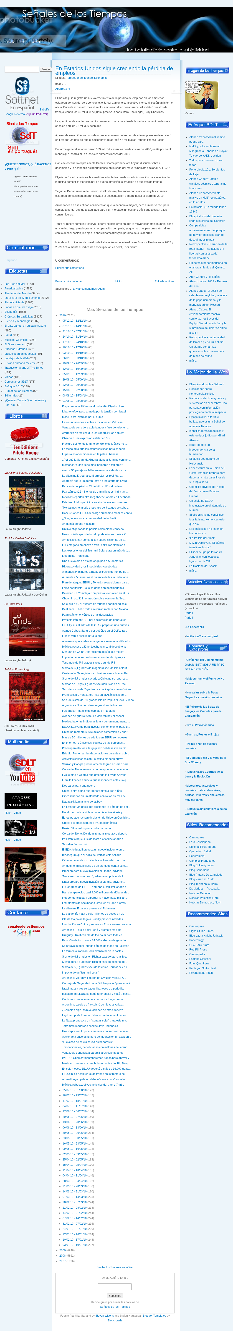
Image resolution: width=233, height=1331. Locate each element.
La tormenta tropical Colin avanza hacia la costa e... (94, 951)
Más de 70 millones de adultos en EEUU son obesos (94, 737)
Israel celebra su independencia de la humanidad (202, 449)
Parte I (189, 613)
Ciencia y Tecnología (17, 321)
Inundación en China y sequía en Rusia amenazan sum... (97, 924)
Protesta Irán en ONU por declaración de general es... (95, 620)
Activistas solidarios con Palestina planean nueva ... (94, 759)
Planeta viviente (14, 302)
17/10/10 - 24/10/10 (75, 342)
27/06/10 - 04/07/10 (75, 1111)
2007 (62, 1261)
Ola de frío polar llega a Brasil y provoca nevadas (92, 919)
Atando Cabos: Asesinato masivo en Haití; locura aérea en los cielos (207, 198)
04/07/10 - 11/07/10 (75, 1106)
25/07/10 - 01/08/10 (75, 1090)
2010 (62, 315)
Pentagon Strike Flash (203, 968)
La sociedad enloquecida (20, 353)
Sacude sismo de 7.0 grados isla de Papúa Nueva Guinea (98, 700)
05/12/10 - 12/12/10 (75, 320)
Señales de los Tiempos (115, 1306)
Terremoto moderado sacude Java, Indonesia (90, 1026)
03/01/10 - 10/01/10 (75, 1245)
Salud (8, 335)
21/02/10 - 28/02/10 (75, 1207)
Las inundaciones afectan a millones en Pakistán (92, 422)
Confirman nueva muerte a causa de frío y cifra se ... (94, 999)
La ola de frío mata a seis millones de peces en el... (93, 913)
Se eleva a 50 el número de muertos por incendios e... (95, 604)
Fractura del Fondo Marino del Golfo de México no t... (94, 443)
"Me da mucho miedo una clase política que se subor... (95, 507)
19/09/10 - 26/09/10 (75, 363)
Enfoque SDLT (14, 386)
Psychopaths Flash (201, 972)
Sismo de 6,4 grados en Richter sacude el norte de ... (94, 961)
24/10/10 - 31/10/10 (75, 336)
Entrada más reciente (68, 281)
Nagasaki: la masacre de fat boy (82, 801)
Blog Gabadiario (199, 870)
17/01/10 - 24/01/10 (75, 1234)
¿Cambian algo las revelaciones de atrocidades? (92, 1010)
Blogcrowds (115, 1320)
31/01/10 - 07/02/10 (75, 1223)
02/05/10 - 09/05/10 (75, 1154)
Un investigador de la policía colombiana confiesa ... (94, 529)
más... (193, 360)
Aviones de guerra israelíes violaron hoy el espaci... (94, 716)
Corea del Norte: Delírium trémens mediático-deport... (95, 833)
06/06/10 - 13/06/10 (75, 1127)
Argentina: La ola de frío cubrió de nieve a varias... (93, 1004)
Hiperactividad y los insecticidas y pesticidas (89, 566)
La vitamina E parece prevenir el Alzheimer (88, 908)
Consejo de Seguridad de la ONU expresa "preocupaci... (97, 983)
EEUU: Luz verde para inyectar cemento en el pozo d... (96, 726)
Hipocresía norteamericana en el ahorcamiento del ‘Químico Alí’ (208, 267)
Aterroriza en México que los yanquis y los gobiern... (94, 433)
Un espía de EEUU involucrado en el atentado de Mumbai (207, 505)
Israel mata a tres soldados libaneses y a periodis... (93, 988)
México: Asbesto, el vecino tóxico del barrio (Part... (93, 1084)
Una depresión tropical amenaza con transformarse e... (96, 1031)
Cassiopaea (196, 837)
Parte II (189, 617)
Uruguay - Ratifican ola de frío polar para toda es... (93, 935)
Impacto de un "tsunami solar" (80, 972)
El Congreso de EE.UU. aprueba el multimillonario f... (95, 887)
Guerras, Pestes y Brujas (202, 734)
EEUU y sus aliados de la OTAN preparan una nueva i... (96, 625)
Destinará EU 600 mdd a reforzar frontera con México (95, 609)
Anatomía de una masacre (78, 523)
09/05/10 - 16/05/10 (75, 1148)
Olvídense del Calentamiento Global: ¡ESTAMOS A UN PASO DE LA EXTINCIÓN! (204, 664)
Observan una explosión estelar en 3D (86, 438)
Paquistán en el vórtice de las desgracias (87, 614)
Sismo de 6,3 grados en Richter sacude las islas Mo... (95, 956)
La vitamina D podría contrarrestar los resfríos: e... (92, 475)
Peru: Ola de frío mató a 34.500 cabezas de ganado (94, 940)
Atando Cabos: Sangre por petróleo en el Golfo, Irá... (94, 630)
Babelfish (45, 109)
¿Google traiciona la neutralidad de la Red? (89, 518)
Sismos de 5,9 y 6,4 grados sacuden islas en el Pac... (95, 684)
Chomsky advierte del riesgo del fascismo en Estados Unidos (207, 491)
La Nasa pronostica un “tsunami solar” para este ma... (95, 1020)
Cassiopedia (197, 954)
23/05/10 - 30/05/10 (75, 1138)
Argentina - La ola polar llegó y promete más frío (92, 930)
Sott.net (35, 42)
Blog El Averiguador (201, 865)
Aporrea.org (62, 88)
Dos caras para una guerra (78, 785)
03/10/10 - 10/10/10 (75, 352)
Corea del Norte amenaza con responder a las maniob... (97, 769)
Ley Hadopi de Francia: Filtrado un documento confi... (95, 1015)
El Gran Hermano (15, 344)
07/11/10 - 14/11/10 (75, 326)
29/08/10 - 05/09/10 (75, 379)
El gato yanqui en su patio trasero (25, 325)
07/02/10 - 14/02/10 (75, 1218)
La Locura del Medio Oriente (22, 297)
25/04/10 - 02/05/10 (75, 1159)
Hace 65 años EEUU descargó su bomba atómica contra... (98, 513)
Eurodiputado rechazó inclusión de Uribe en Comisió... (96, 817)
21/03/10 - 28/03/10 (75, 1186)
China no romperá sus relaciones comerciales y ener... (95, 732)
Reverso (19, 114)
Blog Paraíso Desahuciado (206, 874)
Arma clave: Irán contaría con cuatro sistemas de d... (94, 539)
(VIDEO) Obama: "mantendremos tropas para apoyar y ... (97, 1058)
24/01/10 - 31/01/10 (75, 1229)
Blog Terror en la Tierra (203, 884)
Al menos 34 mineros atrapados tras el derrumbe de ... (95, 571)
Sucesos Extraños (16, 349)
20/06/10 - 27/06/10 (75, 1116)
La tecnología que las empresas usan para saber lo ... (95, 449)
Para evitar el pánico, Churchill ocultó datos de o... (93, 486)
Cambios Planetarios (202, 860)
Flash (8, 812)
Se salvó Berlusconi (74, 844)
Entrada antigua (165, 281)
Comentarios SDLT (16, 381)
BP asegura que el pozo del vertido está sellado (91, 855)
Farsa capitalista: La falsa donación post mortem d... (94, 588)
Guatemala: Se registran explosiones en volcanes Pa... (96, 673)
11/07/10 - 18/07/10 (75, 1101)
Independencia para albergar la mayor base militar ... (94, 897)
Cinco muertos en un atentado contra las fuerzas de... (95, 796)
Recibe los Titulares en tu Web (115, 1267)
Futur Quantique (199, 963)
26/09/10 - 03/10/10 (75, 358)
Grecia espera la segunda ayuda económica (89, 822)
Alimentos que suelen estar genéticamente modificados (96, 641)
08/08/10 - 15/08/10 (75, 395)
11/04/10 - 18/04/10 (75, 1170)
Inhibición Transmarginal (202, 636)
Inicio (10, 42)
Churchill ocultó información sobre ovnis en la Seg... (94, 598)
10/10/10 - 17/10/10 (75, 347)
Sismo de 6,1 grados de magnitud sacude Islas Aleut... (95, 668)
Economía (11, 311)
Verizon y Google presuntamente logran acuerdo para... (96, 764)
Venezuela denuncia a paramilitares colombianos (92, 1052)
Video (17, 812)
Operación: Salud (200, 851)
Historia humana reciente (20, 363)
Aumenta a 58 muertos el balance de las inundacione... (96, 577)
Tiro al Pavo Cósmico (200, 725)
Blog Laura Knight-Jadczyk (206, 935)
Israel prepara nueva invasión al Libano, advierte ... (93, 871)
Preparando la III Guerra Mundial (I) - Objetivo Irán (93, 406)
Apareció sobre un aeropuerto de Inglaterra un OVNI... (95, 481)
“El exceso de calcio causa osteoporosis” (87, 1042)
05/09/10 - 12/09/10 (75, 374)
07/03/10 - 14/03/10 (75, 1197)
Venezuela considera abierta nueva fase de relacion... (95, 427)
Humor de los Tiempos (19, 391)
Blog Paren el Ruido (201, 879)
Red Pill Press (198, 949)
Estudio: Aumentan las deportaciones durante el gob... (95, 753)
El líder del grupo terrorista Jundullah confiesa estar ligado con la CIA (205, 557)
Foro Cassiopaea (200, 842)
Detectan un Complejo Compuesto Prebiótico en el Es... (96, 593)
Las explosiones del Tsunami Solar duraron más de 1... (96, 550)
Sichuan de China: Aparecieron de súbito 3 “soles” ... (94, 652)
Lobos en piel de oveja (19, 307)
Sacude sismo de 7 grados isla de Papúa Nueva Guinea (97, 689)
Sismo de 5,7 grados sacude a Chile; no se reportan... (95, 678)
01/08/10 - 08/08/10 (75, 400)
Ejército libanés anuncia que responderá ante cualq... (95, 780)
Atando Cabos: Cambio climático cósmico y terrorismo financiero (207, 183)
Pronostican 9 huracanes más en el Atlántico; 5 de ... (94, 694)
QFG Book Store (199, 945)
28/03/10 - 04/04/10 (75, 1181)
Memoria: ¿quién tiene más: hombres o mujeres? (92, 465)
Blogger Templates (154, 1315)
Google (9, 114)
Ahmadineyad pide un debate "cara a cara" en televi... (95, 1079)
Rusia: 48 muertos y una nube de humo (86, 828)
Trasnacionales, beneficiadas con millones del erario (94, 1047)
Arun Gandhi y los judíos (204, 276)
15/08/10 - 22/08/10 (75, 390)
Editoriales (11, 395)
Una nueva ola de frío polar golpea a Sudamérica (92, 561)
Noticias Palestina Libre (204, 898)
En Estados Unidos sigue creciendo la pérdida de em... (96, 807)
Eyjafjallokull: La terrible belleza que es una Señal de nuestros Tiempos (207, 421)
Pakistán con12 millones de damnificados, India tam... (95, 491)
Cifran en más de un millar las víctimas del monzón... (94, 860)
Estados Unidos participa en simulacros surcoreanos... (95, 502)
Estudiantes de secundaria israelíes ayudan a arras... (95, 903)
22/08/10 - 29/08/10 (75, 384)
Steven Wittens (104, 1315)
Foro (22, 42)
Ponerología (197, 856)
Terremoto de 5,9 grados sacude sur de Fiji (88, 662)
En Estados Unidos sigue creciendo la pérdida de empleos (114, 70)
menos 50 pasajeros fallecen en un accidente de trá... (95, 470)
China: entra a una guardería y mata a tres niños (92, 791)
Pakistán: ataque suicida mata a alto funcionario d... (94, 839)
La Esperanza (195, 627)
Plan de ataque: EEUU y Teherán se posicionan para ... (96, 582)
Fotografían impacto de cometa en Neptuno (89, 710)
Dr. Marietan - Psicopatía (204, 888)
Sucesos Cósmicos (16, 339)
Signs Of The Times (201, 931)
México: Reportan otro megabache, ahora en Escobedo (96, 497)
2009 (62, 1250)
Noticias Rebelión (200, 893)
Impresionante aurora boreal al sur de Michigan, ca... (94, 657)
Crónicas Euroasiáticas (19, 316)
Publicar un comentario (69, 268)
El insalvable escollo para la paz (82, 636)
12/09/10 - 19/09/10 (75, 368)
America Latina (14, 288)
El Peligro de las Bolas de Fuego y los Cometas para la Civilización (203, 711)
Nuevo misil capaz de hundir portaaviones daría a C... (95, 534)
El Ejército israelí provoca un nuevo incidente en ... (93, 849)
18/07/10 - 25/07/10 (75, 1095)
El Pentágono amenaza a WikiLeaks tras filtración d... (95, 545)
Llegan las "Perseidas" (76, 555)
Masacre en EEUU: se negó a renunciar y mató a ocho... (96, 993)
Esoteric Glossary (200, 959)
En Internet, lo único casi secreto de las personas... (93, 742)
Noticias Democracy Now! (205, 902)
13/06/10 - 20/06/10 (75, 1122)
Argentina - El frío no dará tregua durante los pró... (93, 705)
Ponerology (196, 940)
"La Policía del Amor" (202, 538)
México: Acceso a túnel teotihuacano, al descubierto (94, 646)
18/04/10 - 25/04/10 (75, 1164)
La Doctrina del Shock (203, 566)
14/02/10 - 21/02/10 (75, 1213)
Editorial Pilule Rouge (202, 846)
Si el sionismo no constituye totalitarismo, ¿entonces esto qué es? (207, 519)
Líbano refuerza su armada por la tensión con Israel (94, 411)
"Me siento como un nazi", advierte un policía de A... (94, 876)
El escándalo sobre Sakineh (206, 384)
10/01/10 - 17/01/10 (75, 1239)
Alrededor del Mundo (18, 293)
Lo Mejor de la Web (17, 358)
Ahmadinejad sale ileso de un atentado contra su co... (95, 865)
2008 (62, 1255)
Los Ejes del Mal (15, 284)
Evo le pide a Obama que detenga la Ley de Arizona (94, 775)
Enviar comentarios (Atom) (89, 288)
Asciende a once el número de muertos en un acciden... (96, 1036)
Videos (9, 377)
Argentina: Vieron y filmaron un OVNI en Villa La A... (94, 977)
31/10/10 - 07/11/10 (75, 331)
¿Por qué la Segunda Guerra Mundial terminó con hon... (96, 459)
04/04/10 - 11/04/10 (75, 1175)
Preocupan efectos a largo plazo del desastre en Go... (95, 748)
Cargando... (12, 260)
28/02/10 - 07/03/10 (75, 1202)
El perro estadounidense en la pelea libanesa (90, 454)
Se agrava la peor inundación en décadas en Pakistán (95, 946)
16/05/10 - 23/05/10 (75, 1143)
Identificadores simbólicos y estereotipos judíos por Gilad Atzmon (207, 435)
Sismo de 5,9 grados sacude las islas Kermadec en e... (96, 967)
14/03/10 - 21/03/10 (75, 1191)
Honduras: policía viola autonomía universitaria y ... (93, 812)
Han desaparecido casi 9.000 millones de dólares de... (95, 892)
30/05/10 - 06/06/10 (75, 1132)
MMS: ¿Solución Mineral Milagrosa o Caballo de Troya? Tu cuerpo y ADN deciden (208, 151)
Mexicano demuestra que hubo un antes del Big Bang (95, 1063)
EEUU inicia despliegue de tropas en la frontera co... (94, 1074)
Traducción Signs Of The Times (24, 367)
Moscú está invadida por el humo (82, 417)
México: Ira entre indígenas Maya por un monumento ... (96, 721)
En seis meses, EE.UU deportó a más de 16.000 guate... (96, 1068)
